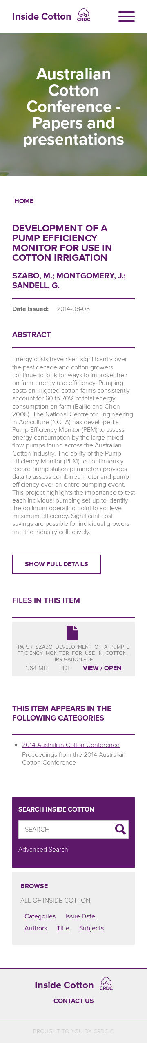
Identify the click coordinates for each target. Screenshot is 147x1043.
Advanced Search (43, 849)
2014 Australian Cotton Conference (71, 744)
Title (63, 928)
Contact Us (73, 1001)
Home (23, 201)
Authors (35, 928)
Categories (40, 916)
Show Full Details (56, 564)
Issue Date (80, 916)
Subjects (91, 928)
